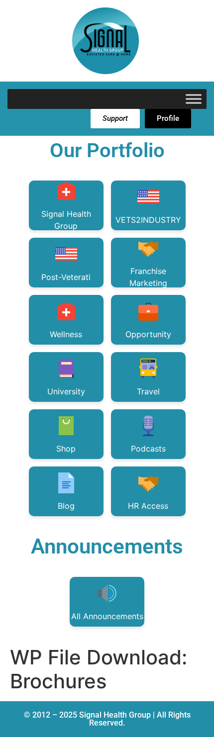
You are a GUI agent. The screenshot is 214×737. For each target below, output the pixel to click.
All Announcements (107, 616)
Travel (148, 391)
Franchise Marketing (148, 276)
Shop (66, 449)
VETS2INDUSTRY (148, 220)
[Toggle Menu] (194, 98)
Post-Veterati (66, 277)
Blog (66, 506)
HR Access (148, 506)
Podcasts (148, 449)
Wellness (66, 334)
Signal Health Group (66, 219)
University (66, 391)
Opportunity (148, 334)
